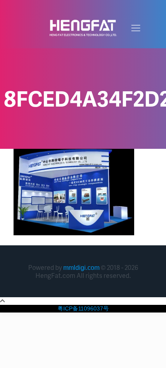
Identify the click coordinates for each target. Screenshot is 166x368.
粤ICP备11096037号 (83, 308)
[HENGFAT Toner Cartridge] (83, 28)
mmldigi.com (81, 267)
